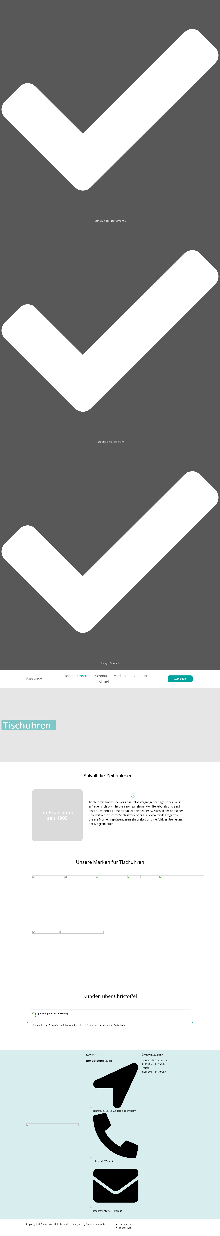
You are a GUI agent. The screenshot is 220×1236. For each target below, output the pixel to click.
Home (68, 675)
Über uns (141, 675)
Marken (119, 675)
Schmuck (102, 675)
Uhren (82, 675)
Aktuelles (106, 681)
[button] (84, 676)
